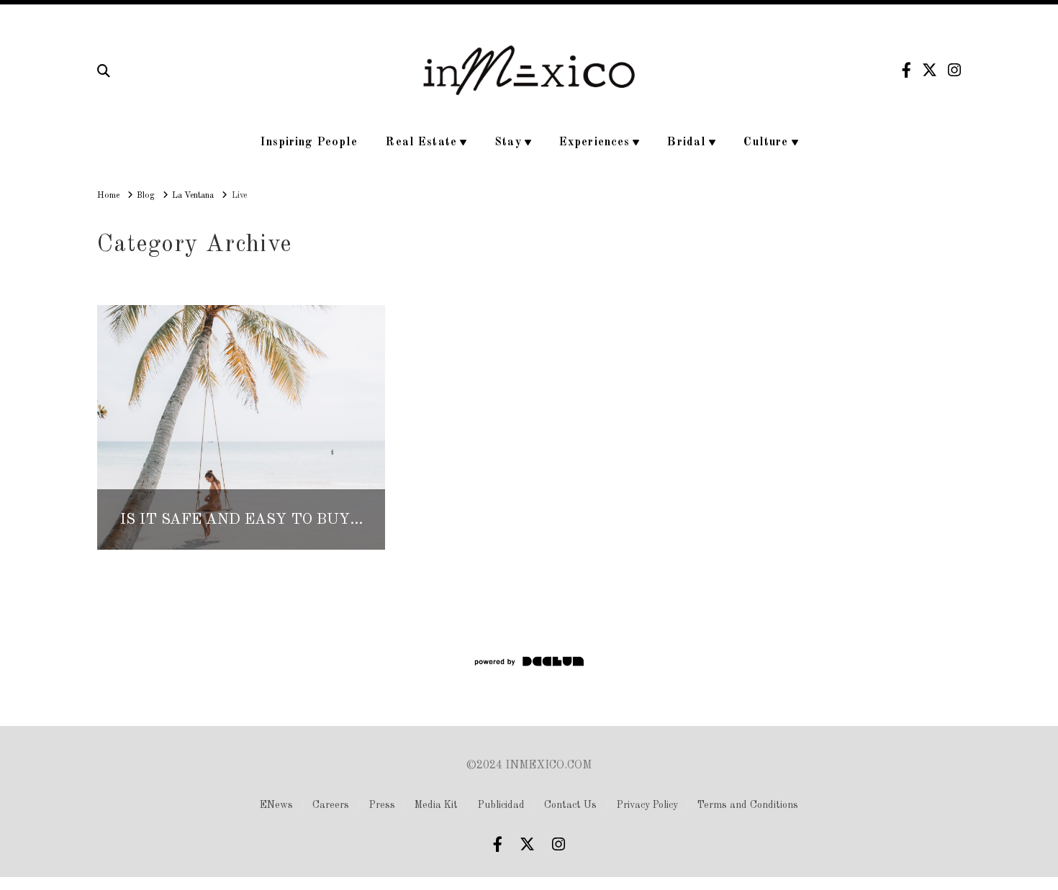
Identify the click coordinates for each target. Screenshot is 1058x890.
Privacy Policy (647, 805)
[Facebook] (906, 70)
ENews (276, 805)
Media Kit (436, 805)
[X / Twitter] (929, 70)
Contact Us (570, 805)
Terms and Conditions (747, 805)
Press (382, 805)
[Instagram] (954, 70)
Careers (330, 805)
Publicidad (501, 805)
